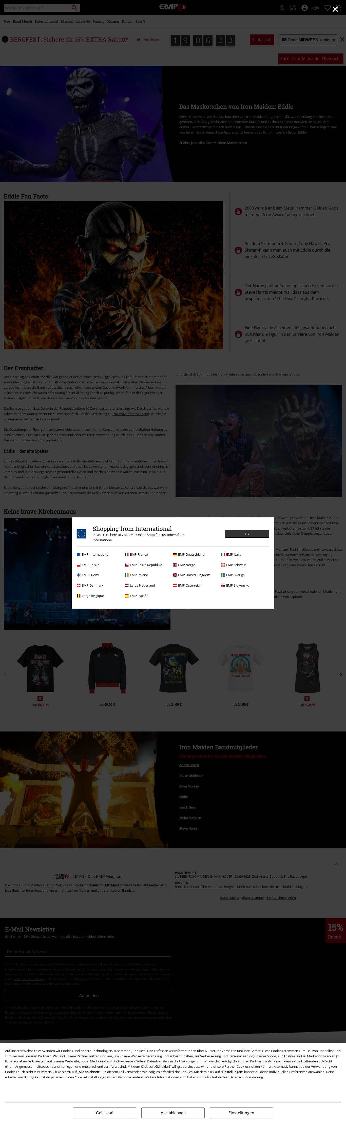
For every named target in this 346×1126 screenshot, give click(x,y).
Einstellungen (241, 1113)
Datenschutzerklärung (246, 1077)
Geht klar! (104, 1113)
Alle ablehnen (173, 1113)
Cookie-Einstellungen (90, 1077)
